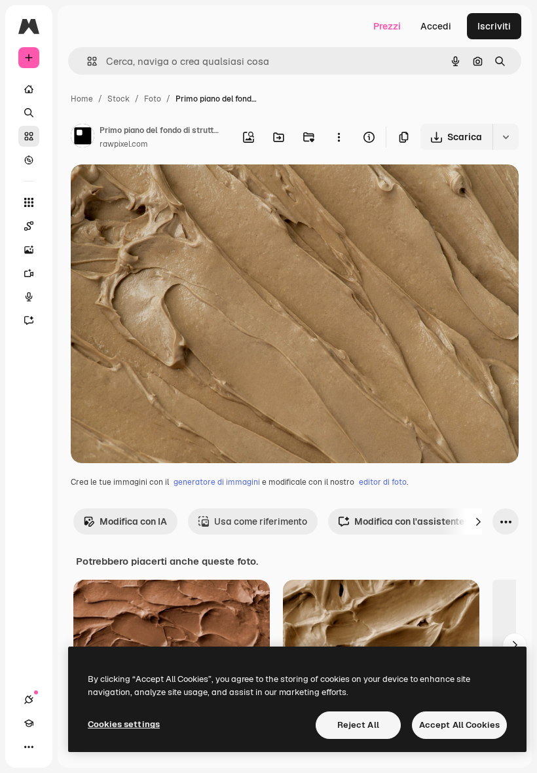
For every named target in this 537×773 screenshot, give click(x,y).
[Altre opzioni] (338, 137)
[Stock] (28, 136)
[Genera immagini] (28, 249)
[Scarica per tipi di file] (505, 137)
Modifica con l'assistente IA (414, 521)
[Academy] (28, 723)
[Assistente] (28, 320)
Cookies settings (124, 724)
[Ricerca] (28, 112)
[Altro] (28, 746)
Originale (157, 189)
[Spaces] (28, 226)
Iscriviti (494, 26)
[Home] (28, 89)
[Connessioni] (28, 699)
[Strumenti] (28, 202)
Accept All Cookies (459, 724)
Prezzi (387, 26)
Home (82, 99)
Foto (152, 99)
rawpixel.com (124, 144)
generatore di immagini (217, 482)
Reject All (358, 724)
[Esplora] (28, 159)
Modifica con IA (133, 521)
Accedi (435, 26)
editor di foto (383, 482)
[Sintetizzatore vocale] (28, 296)
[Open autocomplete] (87, 61)
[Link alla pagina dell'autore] (82, 137)
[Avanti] (478, 521)
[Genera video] (28, 273)
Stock (118, 99)
